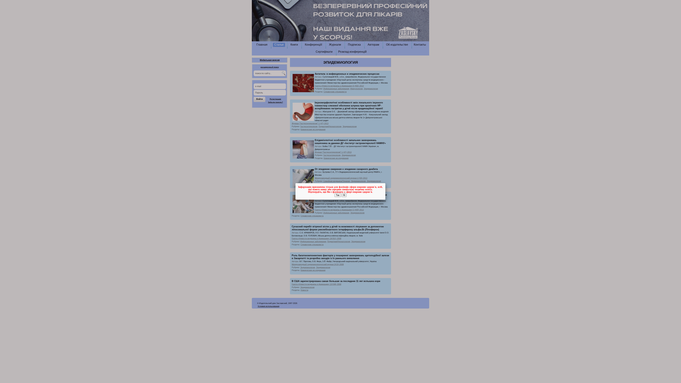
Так (337, 195)
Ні (344, 195)
